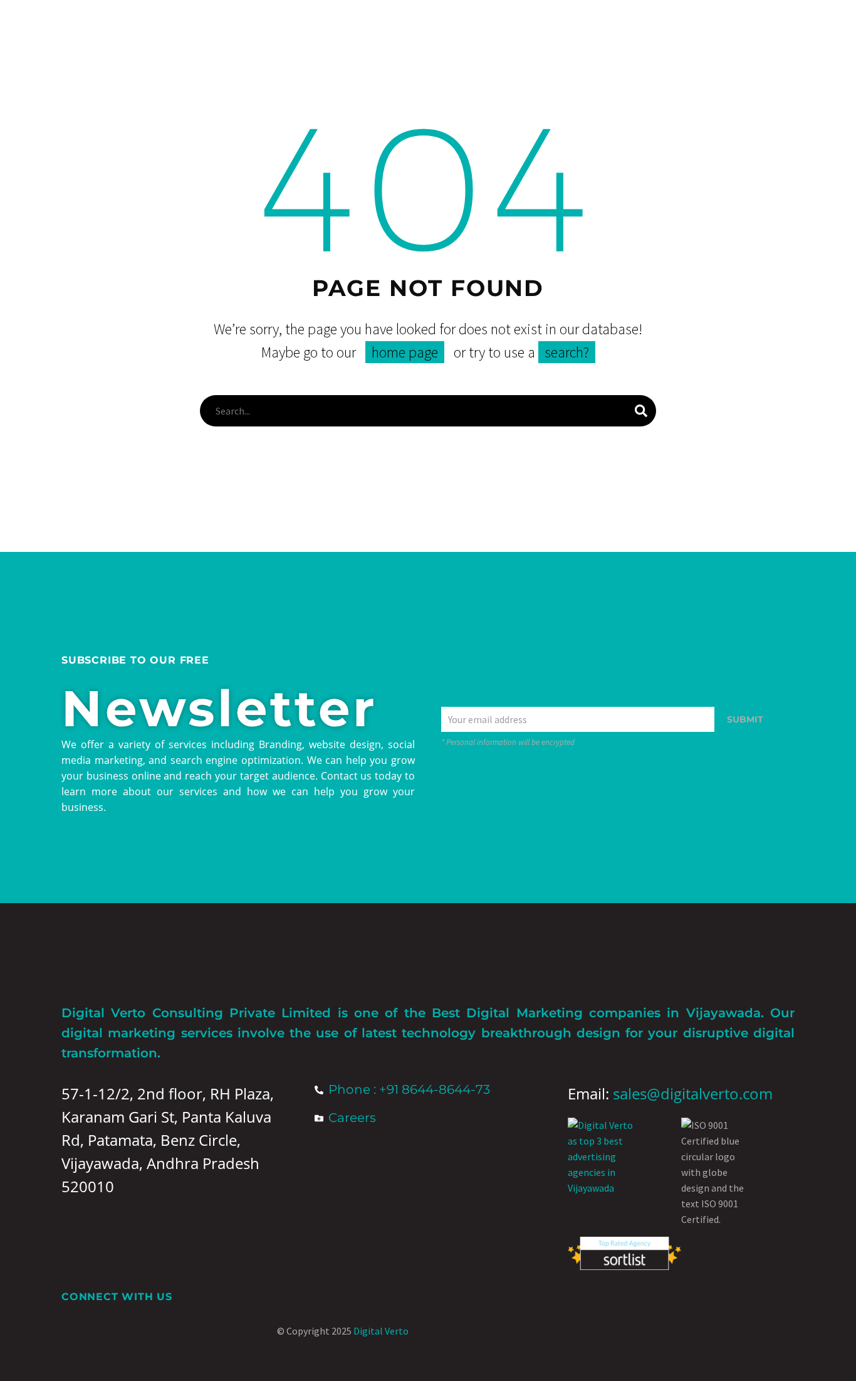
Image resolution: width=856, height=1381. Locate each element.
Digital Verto (381, 1331)
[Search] (641, 410)
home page (405, 352)
